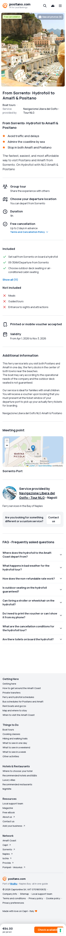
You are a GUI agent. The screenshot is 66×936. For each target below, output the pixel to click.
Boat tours (8, 729)
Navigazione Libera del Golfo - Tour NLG (37, 495)
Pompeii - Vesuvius (12, 867)
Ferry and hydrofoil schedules (18, 697)
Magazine (8, 807)
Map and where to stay (15, 710)
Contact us (8, 821)
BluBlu (13, 883)
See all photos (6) (52, 16)
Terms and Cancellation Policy (27, 231)
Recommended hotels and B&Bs (20, 775)
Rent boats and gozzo (14, 705)
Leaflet (31, 465)
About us (7, 816)
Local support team (13, 803)
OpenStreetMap (45, 465)
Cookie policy (53, 898)
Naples (6, 853)
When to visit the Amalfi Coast (19, 714)
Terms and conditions (14, 898)
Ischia (6, 858)
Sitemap (24, 893)
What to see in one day (15, 742)
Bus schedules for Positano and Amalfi (23, 701)
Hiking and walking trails (15, 738)
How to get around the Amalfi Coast (22, 688)
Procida (7, 862)
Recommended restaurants (17, 784)
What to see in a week (14, 751)
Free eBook (9, 812)
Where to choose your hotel (18, 771)
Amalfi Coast (9, 840)
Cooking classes (11, 734)
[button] (33, 448)
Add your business (12, 825)
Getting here (9, 683)
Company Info (10, 893)
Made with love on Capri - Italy (18, 911)
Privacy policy (36, 898)
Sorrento (7, 849)
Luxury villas (9, 779)
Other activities (11, 756)
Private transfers (12, 692)
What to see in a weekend (16, 747)
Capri (5, 844)
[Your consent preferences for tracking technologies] (60, 930)
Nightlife (7, 788)
